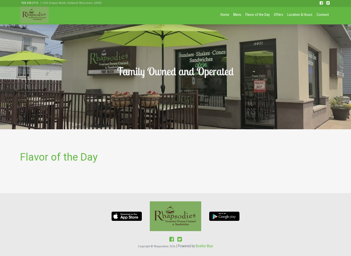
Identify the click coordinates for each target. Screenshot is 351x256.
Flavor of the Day (257, 15)
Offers (278, 15)
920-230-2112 (29, 3)
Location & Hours (299, 15)
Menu (237, 15)
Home (224, 15)
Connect (323, 15)
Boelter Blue (204, 246)
